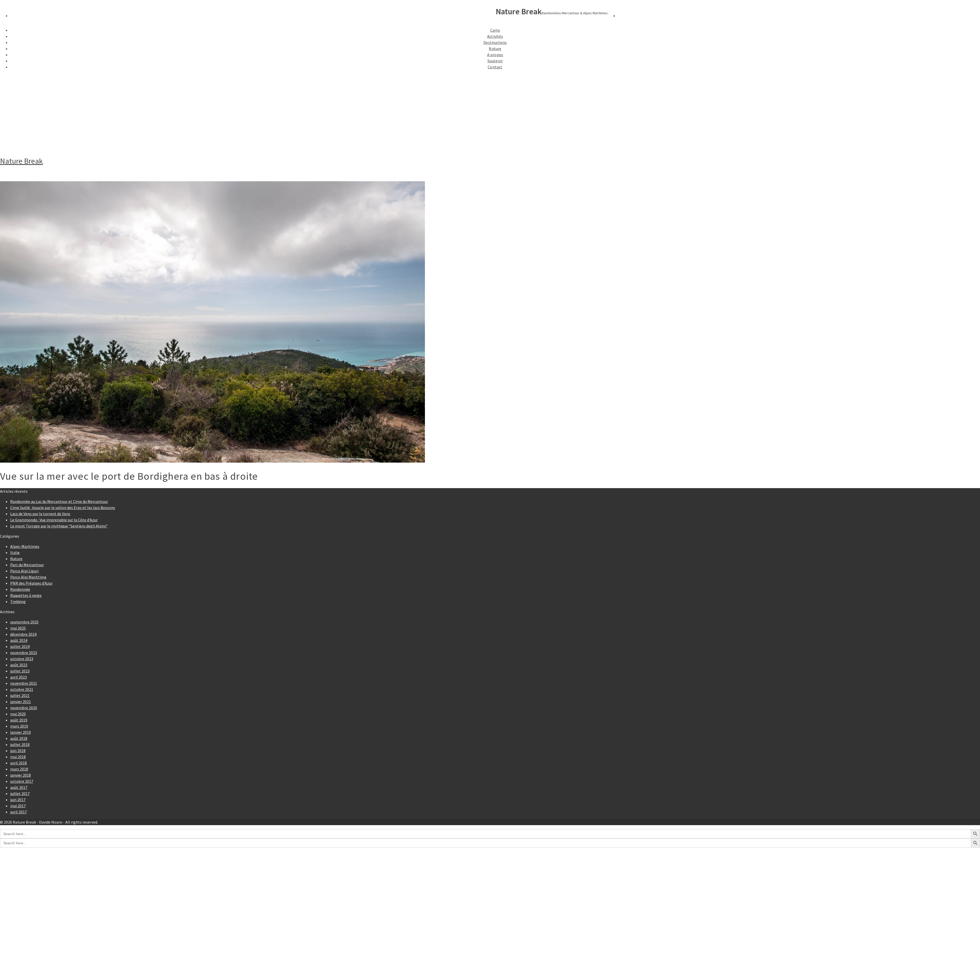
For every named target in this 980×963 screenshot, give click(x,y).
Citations (28, 946)
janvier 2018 (20, 775)
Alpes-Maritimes (24, 546)
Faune (36, 915)
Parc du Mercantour (27, 564)
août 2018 (18, 738)
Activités (495, 36)
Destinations (495, 42)
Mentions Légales (36, 941)
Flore (35, 920)
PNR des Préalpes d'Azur (31, 583)
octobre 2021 (21, 689)
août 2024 (18, 640)
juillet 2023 (20, 670)
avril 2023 (18, 677)
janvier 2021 (20, 701)
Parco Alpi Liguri (24, 570)
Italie (15, 552)
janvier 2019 (20, 732)
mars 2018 (19, 769)
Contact (495, 66)
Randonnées (31, 864)
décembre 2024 (23, 634)
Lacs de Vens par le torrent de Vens (40, 513)
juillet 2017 (20, 793)
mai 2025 (18, 628)
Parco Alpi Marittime (28, 577)
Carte (495, 30)
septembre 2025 (24, 621)
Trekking (18, 601)
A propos (495, 54)
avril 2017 (18, 811)
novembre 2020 (23, 707)
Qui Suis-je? (30, 930)
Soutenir (495, 60)
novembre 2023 (23, 652)
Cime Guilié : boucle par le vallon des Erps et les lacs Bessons (62, 507)
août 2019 (18, 720)
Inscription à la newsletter (44, 935)
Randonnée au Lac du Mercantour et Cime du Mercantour (59, 501)
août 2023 (18, 664)
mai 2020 (18, 713)
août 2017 (18, 787)
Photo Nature (32, 910)
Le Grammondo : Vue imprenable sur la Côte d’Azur (54, 519)
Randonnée (20, 589)
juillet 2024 (20, 646)
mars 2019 (19, 726)
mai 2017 (18, 805)
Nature (495, 48)
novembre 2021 (23, 683)
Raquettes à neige (26, 595)
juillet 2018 (20, 744)
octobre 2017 (21, 781)
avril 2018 (18, 762)
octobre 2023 (21, 658)
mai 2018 (18, 756)
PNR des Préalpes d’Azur (42, 890)
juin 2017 (18, 799)
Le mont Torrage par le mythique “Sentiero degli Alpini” (59, 525)
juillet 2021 (20, 695)
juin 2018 (18, 750)
